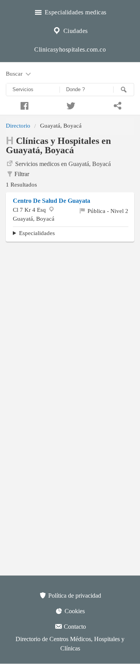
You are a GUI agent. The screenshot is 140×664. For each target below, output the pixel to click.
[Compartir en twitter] (70, 105)
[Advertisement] (70, 319)
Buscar (15, 73)
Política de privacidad (74, 595)
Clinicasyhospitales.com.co (70, 49)
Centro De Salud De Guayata (51, 200)
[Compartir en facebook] (23, 105)
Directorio (18, 125)
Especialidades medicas (75, 12)
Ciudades (74, 31)
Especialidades (37, 233)
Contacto (74, 626)
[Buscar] (124, 89)
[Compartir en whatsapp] (116, 105)
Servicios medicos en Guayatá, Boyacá (63, 164)
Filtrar (21, 174)
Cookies (74, 611)
